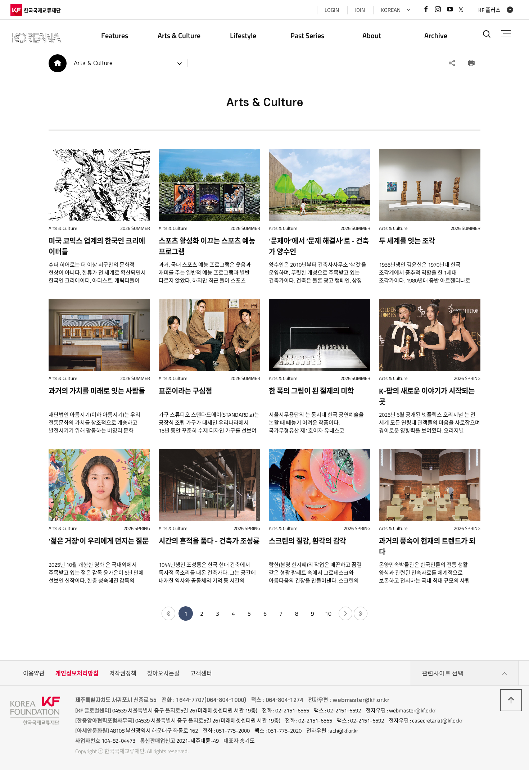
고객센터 (201, 673)
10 (328, 613)
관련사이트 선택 (443, 673)
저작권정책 (122, 673)
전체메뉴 (506, 33)
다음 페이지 (345, 613)
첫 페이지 (168, 613)
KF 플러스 (489, 10)
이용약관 (34, 673)
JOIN (360, 10)
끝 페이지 (360, 613)
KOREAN (391, 10)
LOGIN (332, 10)
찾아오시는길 (163, 673)
